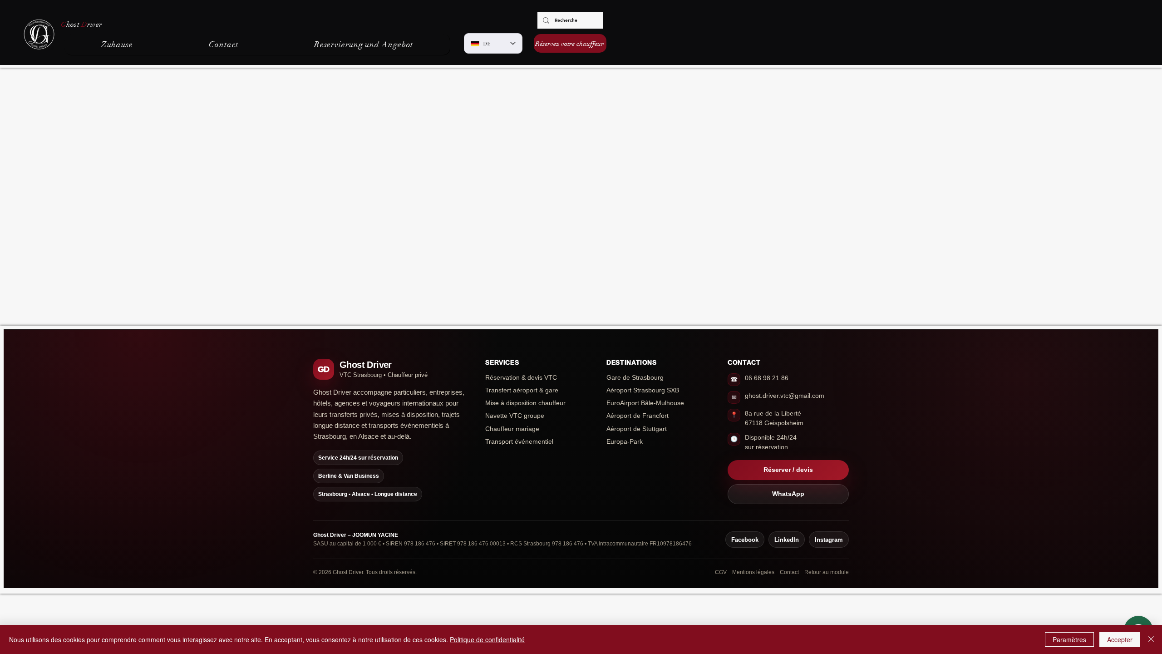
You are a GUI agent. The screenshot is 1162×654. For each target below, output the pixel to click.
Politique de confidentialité (487, 639)
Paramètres (1069, 639)
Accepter (1119, 639)
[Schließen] (1151, 639)
